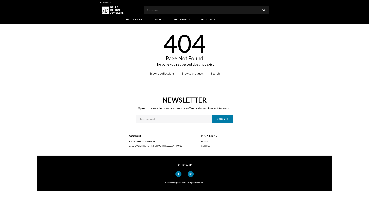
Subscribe (222, 119)
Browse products (193, 73)
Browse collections (161, 73)
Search (215, 73)
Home (204, 141)
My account (105, 3)
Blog (158, 19)
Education (181, 19)
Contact (206, 145)
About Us (207, 19)
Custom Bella (134, 19)
